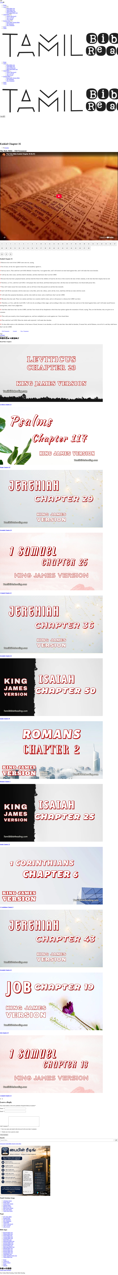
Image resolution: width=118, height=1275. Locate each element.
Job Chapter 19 (4, 1033)
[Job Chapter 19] (51, 1029)
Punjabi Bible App (8, 1250)
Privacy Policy (7, 1262)
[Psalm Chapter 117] (51, 464)
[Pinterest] (5, 338)
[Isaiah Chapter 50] (51, 715)
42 (62, 248)
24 (101, 243)
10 (41, 243)
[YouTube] (10, 1268)
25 (106, 243)
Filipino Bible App (8, 1234)
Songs (4, 82)
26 (110, 243)
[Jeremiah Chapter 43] (51, 967)
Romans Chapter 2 (5, 781)
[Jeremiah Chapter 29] (51, 527)
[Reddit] (9, 338)
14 (58, 243)
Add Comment (4, 1126)
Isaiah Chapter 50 (5, 718)
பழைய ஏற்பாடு (10, 73)
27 (114, 243)
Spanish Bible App (8, 1252)
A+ (2, 254)
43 (67, 248)
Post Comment (4, 1134)
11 (45, 243)
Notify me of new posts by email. (10, 1132)
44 (71, 248)
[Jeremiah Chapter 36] (51, 652)
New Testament (10, 81)
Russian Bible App (8, 1251)
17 (71, 243)
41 (58, 248)
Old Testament (10, 79)
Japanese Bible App (8, 1242)
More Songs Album (8, 1208)
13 (54, 243)
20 (84, 243)
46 (80, 248)
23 (97, 243)
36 (36, 248)
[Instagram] (3, 1268)
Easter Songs (6, 1202)
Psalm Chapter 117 (5, 467)
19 (80, 243)
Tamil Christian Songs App (10, 1255)
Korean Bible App (8, 1245)
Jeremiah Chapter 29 (6, 530)
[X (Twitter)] (3, 338)
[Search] (116, 1140)
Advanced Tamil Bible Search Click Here (10, 1143)
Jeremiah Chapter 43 (6, 970)
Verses (5, 83)
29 (6, 248)
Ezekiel (15, 331)
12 (49, 243)
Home (4, 62)
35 (32, 248)
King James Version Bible (13, 78)
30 (10, 248)
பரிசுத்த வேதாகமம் (11, 72)
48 (88, 248)
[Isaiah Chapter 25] (51, 841)
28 (2, 248)
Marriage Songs (7, 1206)
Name (2, 1108)
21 (88, 243)
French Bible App (7, 1235)
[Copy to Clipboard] (18, 338)
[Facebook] (1, 338)
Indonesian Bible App (8, 1241)
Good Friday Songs (8, 1203)
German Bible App (8, 1237)
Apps (4, 63)
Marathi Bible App (8, 1248)
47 (84, 248)
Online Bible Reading (5, 1270)
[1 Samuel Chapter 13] (51, 1092)
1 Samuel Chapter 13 (5, 1095)
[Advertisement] (59, 129)
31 (15, 248)
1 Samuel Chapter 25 (5, 593)
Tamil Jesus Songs (8, 1211)
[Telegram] (11, 338)
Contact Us (6, 1261)
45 (75, 248)
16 (67, 243)
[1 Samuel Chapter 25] (51, 590)
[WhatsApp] (12, 338)
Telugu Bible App (10, 68)
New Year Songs (7, 1209)
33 (23, 248)
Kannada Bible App (8, 1244)
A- (10, 254)
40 (54, 248)
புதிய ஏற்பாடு (9, 75)
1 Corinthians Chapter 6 (6, 907)
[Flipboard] (14, 338)
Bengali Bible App (8, 1232)
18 (75, 243)
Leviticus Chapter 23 (5, 404)
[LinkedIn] (7, 338)
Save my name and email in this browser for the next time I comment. (19, 1129)
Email (2, 1111)
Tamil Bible (6, 70)
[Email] (16, 338)
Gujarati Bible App (8, 1238)
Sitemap (5, 1265)
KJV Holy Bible (7, 1216)
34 (28, 248)
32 (19, 248)
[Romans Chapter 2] (51, 778)
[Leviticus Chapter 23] (51, 401)
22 (93, 243)
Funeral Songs (7, 1205)
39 (49, 248)
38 (45, 248)
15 (62, 243)
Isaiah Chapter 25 (5, 844)
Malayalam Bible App (12, 69)
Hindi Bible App (10, 65)
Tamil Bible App (10, 66)
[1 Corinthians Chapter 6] (51, 904)
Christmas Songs (7, 1201)
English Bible (6, 76)
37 (41, 248)
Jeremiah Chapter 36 (6, 656)
